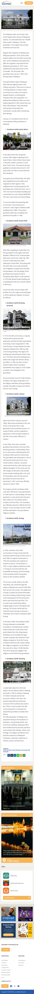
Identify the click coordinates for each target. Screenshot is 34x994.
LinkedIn (15, 755)
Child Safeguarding (5, 975)
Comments (24, 755)
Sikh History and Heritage (21, 750)
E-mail (21, 755)
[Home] (6, 2)
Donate (29, 3)
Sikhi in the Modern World (9, 750)
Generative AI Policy (5, 970)
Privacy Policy (4, 965)
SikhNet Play (13, 875)
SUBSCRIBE (5, 949)
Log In (2, 977)
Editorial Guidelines (5, 972)
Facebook (8, 755)
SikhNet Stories (14, 890)
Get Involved (21, 962)
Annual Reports (21, 960)
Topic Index (20, 965)
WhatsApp (18, 755)
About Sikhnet (4, 960)
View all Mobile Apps (9, 898)
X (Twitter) (11, 755)
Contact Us (3, 962)
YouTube (18, 986)
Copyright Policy (5, 967)
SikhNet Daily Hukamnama (17, 883)
